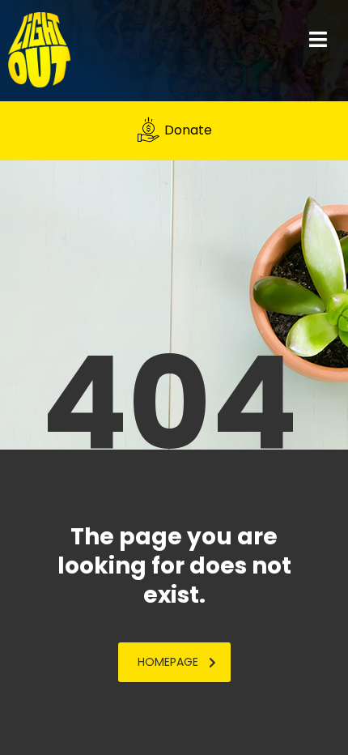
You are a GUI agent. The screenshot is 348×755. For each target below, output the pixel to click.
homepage (168, 662)
